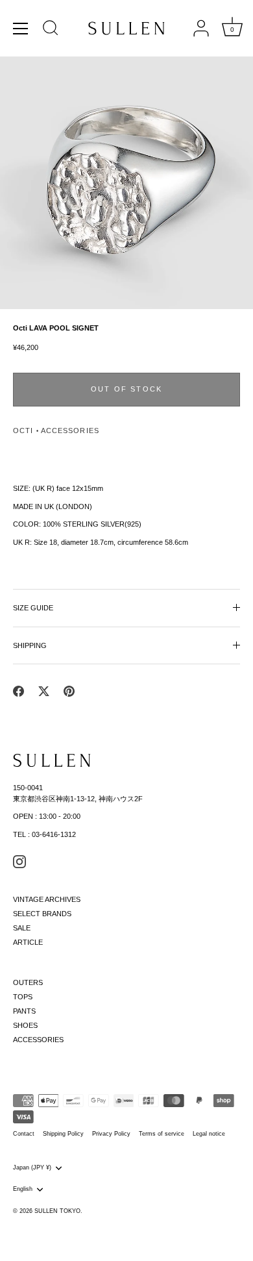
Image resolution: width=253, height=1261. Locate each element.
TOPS (22, 997)
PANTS (24, 1011)
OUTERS (28, 982)
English (22, 1189)
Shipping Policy (63, 1133)
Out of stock (126, 389)
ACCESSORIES (70, 430)
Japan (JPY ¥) (32, 1167)
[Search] (50, 30)
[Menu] (20, 28)
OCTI (23, 430)
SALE (21, 928)
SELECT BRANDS (42, 914)
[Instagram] (19, 861)
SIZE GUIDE (33, 608)
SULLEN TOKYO (57, 1211)
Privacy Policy (111, 1133)
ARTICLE (28, 942)
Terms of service (161, 1133)
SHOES (25, 1025)
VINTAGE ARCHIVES (46, 899)
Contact (23, 1133)
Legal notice (209, 1133)
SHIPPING (30, 645)
